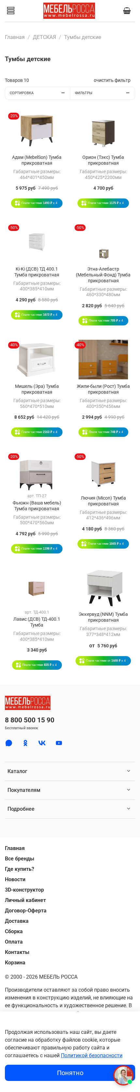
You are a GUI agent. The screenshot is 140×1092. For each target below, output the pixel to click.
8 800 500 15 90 (29, 720)
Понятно (70, 1073)
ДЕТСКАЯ (44, 37)
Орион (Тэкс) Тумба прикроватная (103, 160)
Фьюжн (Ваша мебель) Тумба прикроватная (37, 506)
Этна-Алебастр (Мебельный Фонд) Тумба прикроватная (103, 275)
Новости (15, 879)
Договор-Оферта (26, 911)
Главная (15, 37)
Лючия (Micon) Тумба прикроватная (103, 501)
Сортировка (22, 93)
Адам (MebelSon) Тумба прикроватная (37, 160)
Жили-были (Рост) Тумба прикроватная (103, 389)
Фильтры (83, 93)
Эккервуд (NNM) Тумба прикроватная (103, 617)
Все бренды (19, 859)
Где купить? (19, 869)
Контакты (17, 952)
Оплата (14, 942)
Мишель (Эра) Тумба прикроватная (37, 389)
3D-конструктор (24, 890)
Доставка (17, 921)
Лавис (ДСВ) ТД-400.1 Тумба (36, 622)
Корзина (15, 962)
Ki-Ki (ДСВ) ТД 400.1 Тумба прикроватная (36, 272)
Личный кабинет (25, 900)
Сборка (14, 931)
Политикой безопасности (91, 1055)
